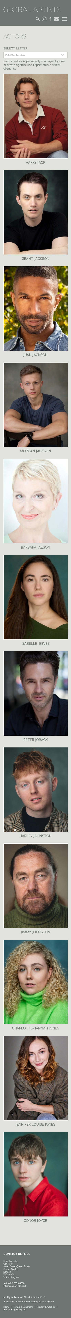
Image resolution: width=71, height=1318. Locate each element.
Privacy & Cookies (46, 1307)
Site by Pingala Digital (14, 1309)
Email (56, 18)
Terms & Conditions (23, 1307)
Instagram (44, 18)
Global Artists (31, 10)
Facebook (50, 18)
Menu (64, 18)
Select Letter (15, 48)
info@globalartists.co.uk (15, 1286)
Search (38, 18)
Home (6, 1307)
